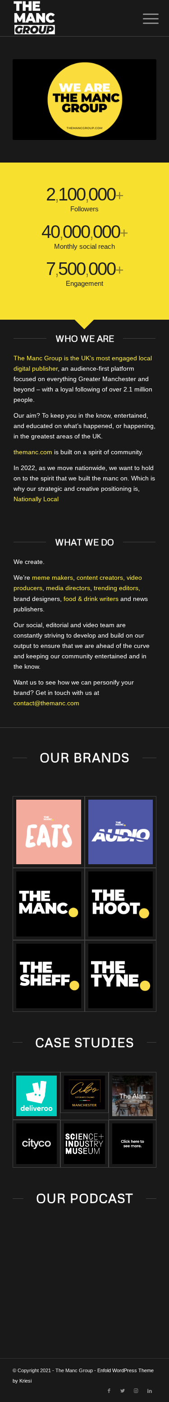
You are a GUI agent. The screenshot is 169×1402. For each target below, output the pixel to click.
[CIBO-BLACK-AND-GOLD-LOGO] (84, 1092)
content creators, (101, 577)
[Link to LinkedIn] (149, 1390)
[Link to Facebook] (109, 1390)
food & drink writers (91, 598)
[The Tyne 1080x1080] (120, 976)
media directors (68, 588)
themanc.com (33, 452)
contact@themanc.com (46, 703)
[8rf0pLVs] (36, 1144)
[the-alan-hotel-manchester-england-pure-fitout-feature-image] (132, 1096)
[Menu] (144, 19)
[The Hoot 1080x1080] (120, 904)
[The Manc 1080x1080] (48, 904)
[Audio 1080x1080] (120, 832)
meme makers (52, 577)
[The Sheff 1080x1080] (48, 976)
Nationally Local (36, 499)
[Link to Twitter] (122, 1390)
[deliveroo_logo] (36, 1096)
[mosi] (84, 1144)
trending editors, (116, 588)
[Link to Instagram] (136, 1390)
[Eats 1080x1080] (48, 832)
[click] (132, 1144)
